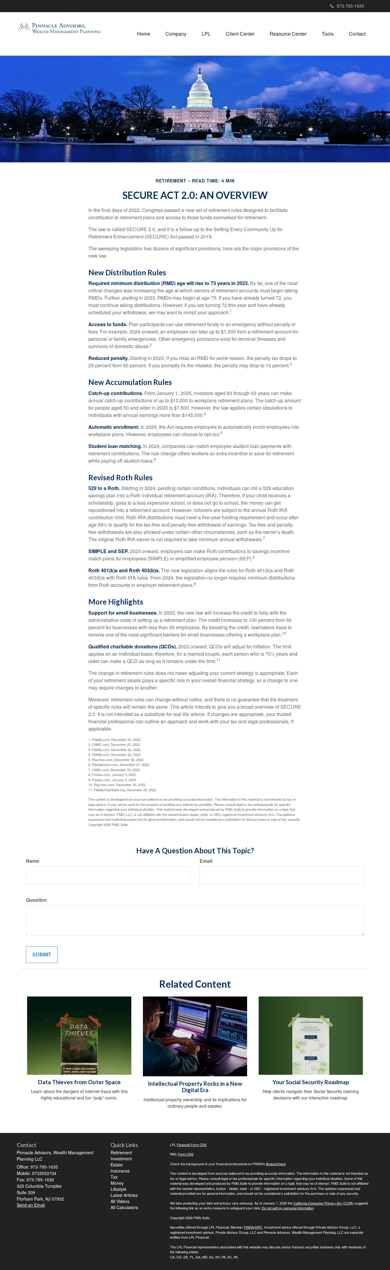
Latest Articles (124, 1195)
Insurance (120, 1171)
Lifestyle (118, 1189)
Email (206, 861)
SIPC (258, 1227)
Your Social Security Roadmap (310, 1082)
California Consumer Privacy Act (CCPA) (323, 1203)
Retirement (121, 1152)
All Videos (120, 1201)
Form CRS (185, 1154)
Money (117, 1183)
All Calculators (124, 1207)
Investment (121, 1158)
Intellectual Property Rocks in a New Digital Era (195, 1086)
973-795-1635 (350, 6)
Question (36, 900)
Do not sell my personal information (288, 1207)
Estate (117, 1165)
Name (32, 861)
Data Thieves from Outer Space (79, 1082)
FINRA (249, 1227)
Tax (114, 1177)
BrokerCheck (276, 1163)
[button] (176, 34)
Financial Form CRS (192, 1144)
